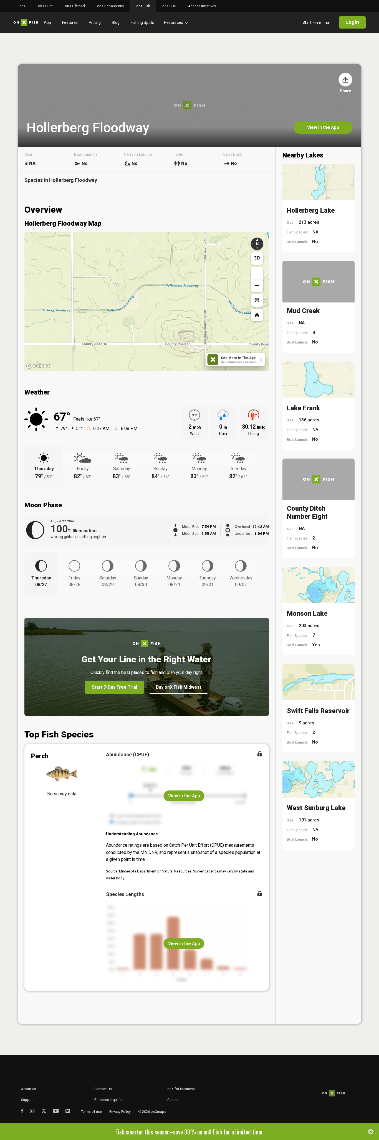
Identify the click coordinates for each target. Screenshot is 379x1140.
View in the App (323, 127)
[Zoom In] (257, 273)
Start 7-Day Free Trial (114, 687)
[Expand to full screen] (257, 300)
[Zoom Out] (257, 285)
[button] (345, 79)
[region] (146, 301)
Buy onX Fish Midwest (178, 687)
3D (257, 258)
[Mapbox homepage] (38, 366)
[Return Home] (257, 315)
